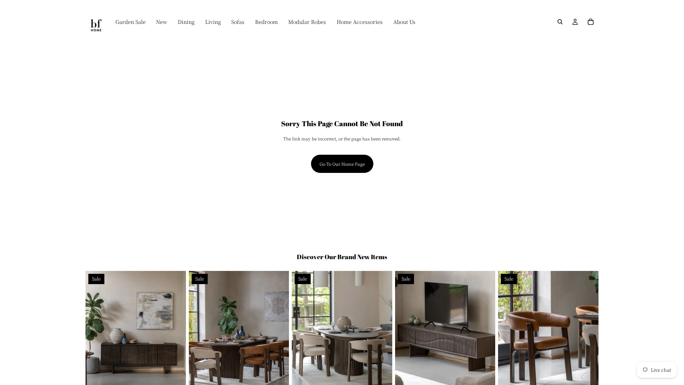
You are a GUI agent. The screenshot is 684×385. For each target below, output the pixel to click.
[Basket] (590, 22)
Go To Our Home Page (342, 164)
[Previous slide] (96, 334)
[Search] (560, 22)
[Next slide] (175, 334)
